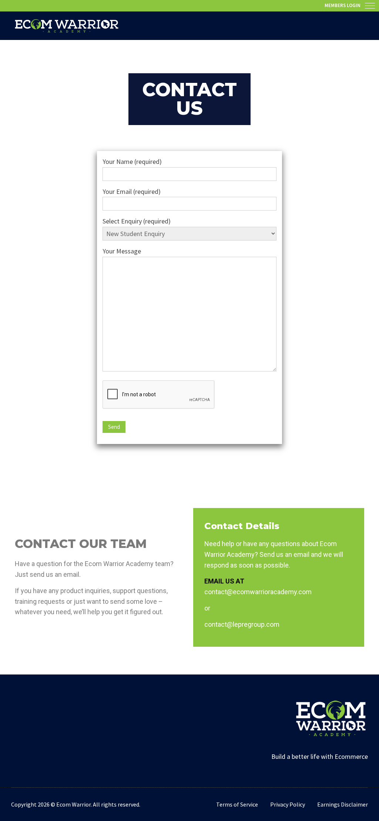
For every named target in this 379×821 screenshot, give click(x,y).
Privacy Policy (287, 804)
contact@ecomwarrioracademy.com (258, 592)
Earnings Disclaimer (342, 804)
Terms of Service (237, 804)
